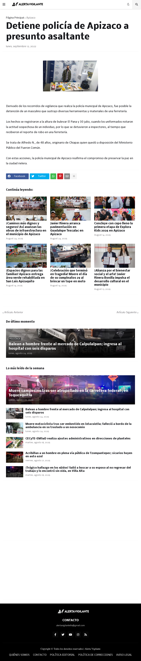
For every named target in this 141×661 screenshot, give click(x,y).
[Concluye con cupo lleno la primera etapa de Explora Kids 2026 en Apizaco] (114, 209)
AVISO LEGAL (124, 655)
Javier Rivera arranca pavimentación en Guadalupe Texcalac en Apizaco (66, 229)
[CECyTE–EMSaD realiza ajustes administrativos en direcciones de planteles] (14, 442)
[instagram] (78, 635)
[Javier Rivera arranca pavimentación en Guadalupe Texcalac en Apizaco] (70, 209)
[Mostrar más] (74, 176)
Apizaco (30, 18)
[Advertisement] (70, 512)
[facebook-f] (55, 635)
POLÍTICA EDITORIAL (62, 655)
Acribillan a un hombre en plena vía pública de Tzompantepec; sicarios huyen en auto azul (78, 455)
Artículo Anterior (13, 312)
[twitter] (63, 635)
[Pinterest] (60, 176)
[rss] (86, 635)
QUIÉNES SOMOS (19, 655)
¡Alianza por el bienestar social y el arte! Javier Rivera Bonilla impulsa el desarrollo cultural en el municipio (112, 278)
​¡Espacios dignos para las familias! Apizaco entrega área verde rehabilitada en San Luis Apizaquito (25, 276)
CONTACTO (40, 655)
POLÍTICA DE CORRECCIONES (95, 655)
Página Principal (15, 18)
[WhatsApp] (53, 176)
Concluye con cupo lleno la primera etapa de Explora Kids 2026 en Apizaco (113, 227)
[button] (4, 4)
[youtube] (70, 635)
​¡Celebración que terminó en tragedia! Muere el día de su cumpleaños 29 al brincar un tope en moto (69, 276)
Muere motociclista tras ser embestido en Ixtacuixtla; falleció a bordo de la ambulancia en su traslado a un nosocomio (78, 426)
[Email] (67, 176)
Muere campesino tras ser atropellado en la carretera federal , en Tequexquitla (68, 393)
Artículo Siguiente (127, 312)
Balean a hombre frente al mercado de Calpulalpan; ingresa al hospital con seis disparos (65, 346)
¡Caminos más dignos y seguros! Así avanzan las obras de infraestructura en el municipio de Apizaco (26, 229)
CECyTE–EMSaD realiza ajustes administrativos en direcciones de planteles (78, 438)
